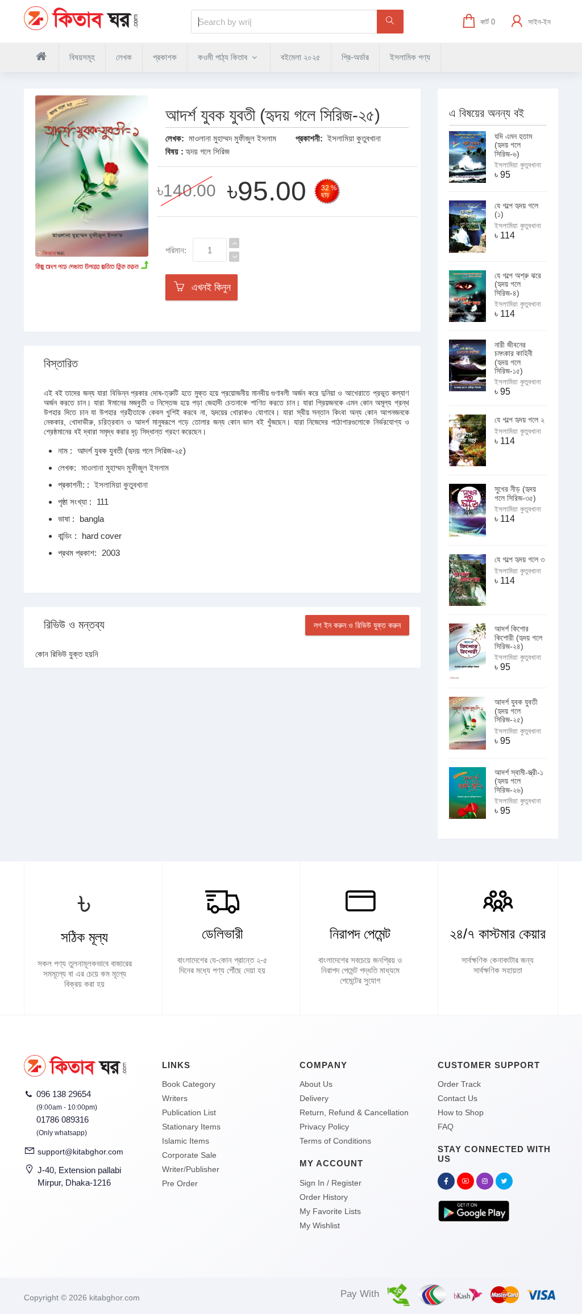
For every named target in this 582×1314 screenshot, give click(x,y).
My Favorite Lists (330, 1211)
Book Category (188, 1084)
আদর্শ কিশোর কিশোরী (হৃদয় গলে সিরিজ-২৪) (518, 637)
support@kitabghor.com (80, 1151)
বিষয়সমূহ (82, 57)
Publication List (189, 1112)
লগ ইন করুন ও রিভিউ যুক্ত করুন (357, 625)
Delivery (314, 1098)
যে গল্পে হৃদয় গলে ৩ (519, 559)
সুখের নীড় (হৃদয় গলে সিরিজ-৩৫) (515, 493)
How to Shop (461, 1112)
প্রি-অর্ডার (355, 57)
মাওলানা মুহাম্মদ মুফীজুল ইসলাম (232, 138)
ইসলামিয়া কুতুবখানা (354, 138)
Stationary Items (191, 1126)
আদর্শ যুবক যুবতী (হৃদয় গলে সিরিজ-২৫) (516, 710)
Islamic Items (185, 1140)
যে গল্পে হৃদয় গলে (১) (516, 210)
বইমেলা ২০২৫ (301, 57)
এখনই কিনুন (208, 287)
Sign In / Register (330, 1182)
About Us (316, 1084)
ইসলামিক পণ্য (410, 57)
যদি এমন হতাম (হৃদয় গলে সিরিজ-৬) (513, 145)
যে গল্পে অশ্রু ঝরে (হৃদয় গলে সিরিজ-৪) (517, 284)
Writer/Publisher (190, 1169)
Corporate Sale (189, 1155)
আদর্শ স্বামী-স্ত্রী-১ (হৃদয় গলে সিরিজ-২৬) (518, 781)
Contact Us (457, 1098)
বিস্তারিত (61, 363)
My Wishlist (320, 1225)
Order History (324, 1197)
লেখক (124, 57)
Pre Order (180, 1183)
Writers (175, 1098)
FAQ (446, 1126)
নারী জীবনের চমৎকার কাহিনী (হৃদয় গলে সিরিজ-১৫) (513, 357)
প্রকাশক (165, 57)
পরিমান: (175, 250)
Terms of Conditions (335, 1140)
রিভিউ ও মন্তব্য (74, 624)
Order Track (459, 1084)
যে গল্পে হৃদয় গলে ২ (519, 419)
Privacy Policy (324, 1126)
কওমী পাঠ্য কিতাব (224, 57)
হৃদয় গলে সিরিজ (208, 151)
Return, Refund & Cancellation (354, 1112)
